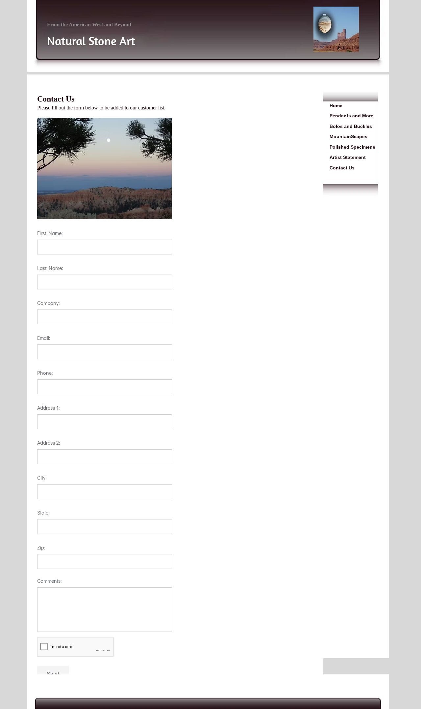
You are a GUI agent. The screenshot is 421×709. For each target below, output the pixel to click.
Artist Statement (348, 157)
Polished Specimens (352, 147)
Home (336, 105)
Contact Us (342, 167)
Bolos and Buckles (351, 126)
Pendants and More (351, 115)
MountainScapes (348, 136)
